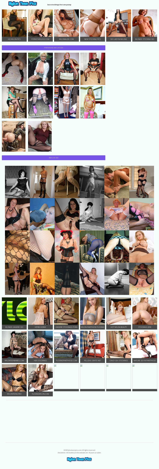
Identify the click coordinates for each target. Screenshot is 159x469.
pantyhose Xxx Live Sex (53, 48)
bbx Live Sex (53, 158)
